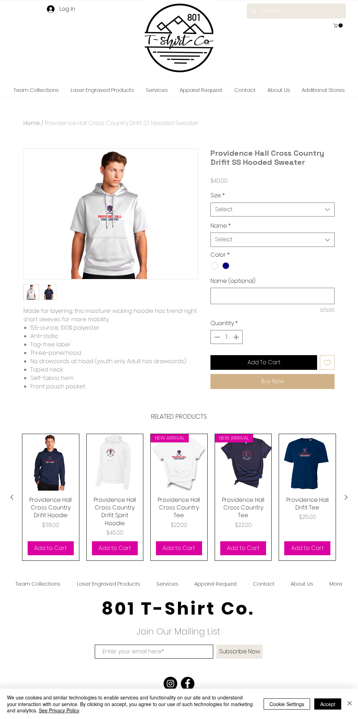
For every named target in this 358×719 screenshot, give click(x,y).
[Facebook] (187, 683)
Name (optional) (233, 281)
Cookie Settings (287, 703)
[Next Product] (346, 497)
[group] (179, 497)
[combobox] (272, 210)
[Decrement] (216, 337)
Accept (327, 703)
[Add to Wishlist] (327, 362)
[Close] (349, 703)
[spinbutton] (226, 337)
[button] (339, 25)
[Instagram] (170, 683)
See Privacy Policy (59, 710)
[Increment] (237, 337)
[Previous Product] (12, 497)
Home (31, 123)
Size (217, 195)
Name (220, 226)
